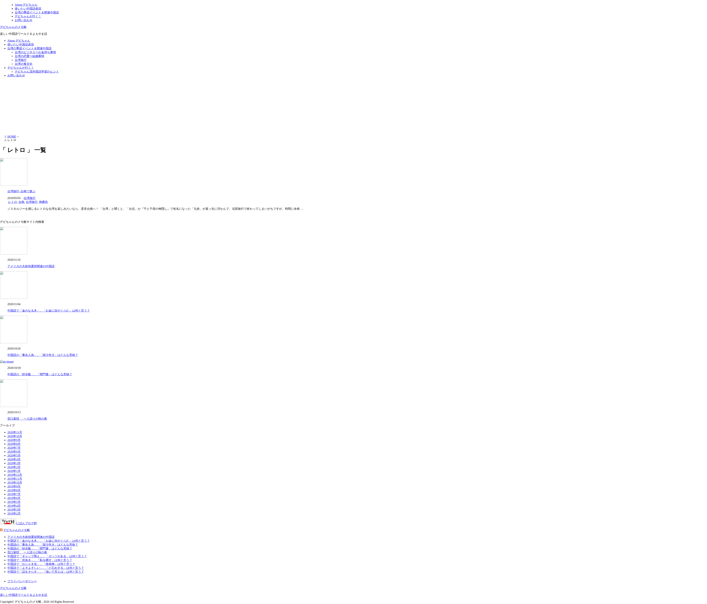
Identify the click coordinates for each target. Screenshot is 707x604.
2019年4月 (14, 505)
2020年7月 (14, 447)
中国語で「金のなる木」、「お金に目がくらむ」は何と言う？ (48, 310)
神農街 (43, 201)
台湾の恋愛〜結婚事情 (29, 56)
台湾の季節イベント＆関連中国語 (37, 12)
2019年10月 (14, 482)
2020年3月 (14, 463)
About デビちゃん (26, 4)
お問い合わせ (23, 20)
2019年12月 (14, 474)
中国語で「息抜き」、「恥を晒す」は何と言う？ (39, 560)
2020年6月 (14, 451)
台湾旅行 (21, 60)
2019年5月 (14, 501)
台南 (21, 201)
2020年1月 (14, 471)
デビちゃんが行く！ (28, 16)
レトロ (12, 201)
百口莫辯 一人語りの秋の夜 (27, 418)
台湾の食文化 (23, 63)
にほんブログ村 (26, 523)
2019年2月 (14, 513)
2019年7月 (14, 494)
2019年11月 (14, 478)
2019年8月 (14, 490)
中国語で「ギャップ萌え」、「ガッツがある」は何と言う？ (47, 556)
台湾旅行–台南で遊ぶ (21, 191)
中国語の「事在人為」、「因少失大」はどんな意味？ (42, 355)
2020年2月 (14, 467)
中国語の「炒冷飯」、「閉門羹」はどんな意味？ (39, 374)
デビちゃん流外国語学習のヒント (37, 71)
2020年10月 (14, 436)
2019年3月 (14, 509)
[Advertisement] (353, 106)
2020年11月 (14, 432)
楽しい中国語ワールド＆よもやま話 (23, 594)
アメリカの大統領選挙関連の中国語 (30, 266)
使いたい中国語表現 (28, 8)
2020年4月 (14, 459)
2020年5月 (14, 455)
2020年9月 (14, 440)
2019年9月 (14, 486)
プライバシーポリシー (22, 581)
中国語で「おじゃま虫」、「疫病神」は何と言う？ (41, 564)
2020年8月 (14, 443)
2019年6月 (14, 498)
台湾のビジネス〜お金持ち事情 (35, 52)
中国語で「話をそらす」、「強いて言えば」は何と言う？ (45, 571)
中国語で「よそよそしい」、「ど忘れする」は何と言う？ (45, 567)
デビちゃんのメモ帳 (13, 27)
